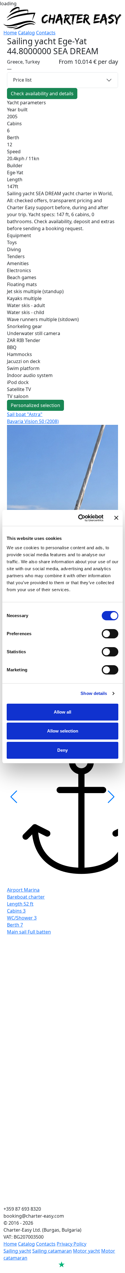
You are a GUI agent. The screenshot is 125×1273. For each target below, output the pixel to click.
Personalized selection (35, 405)
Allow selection (62, 730)
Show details (94, 693)
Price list (22, 80)
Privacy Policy (71, 1244)
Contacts (46, 32)
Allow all (62, 711)
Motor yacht (86, 1251)
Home (10, 32)
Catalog (26, 32)
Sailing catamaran (52, 1251)
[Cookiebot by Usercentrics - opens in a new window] (78, 518)
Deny (62, 750)
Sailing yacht (17, 1251)
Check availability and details (42, 93)
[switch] (110, 633)
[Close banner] (116, 518)
